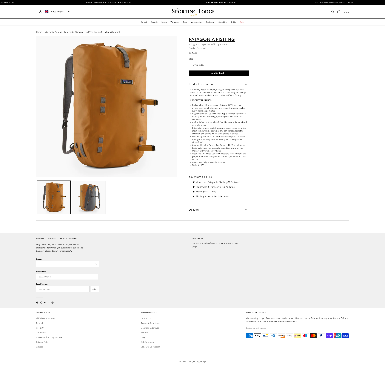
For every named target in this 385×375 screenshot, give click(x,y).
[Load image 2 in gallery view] (89, 197)
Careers (39, 347)
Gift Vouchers (147, 342)
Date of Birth (41, 271)
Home (39, 32)
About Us (40, 328)
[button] (339, 12)
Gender (39, 259)
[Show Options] (96, 264)
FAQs (143, 337)
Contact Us (146, 318)
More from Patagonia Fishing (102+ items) (218, 182)
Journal (39, 323)
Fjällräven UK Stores (45, 318)
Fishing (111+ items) (206, 191)
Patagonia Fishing (53, 32)
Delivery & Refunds (150, 328)
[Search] (333, 12)
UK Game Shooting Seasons (49, 337)
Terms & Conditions (150, 323)
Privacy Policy (43, 342)
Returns (144, 332)
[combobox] (66, 264)
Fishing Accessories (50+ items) (213, 196)
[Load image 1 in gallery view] (54, 197)
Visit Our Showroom (150, 347)
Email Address (42, 284)
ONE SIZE (198, 64)
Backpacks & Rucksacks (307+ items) (215, 186)
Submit (95, 289)
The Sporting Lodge (196, 361)
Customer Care (231, 243)
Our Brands (41, 332)
